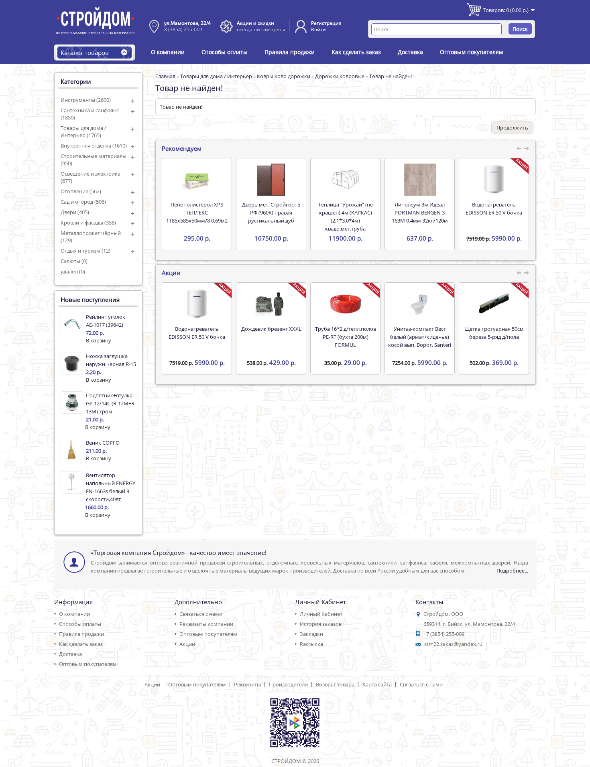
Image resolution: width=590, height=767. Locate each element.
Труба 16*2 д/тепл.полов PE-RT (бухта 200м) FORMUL (345, 336)
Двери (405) (75, 212)
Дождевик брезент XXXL (271, 328)
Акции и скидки (255, 23)
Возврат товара (335, 684)
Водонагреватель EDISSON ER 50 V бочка (494, 208)
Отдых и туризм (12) (85, 250)
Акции (187, 644)
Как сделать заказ (356, 52)
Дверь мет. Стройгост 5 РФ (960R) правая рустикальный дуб (271, 212)
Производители (288, 684)
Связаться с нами (200, 613)
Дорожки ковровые (339, 76)
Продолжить (512, 127)
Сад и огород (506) (83, 201)
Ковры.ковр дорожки (283, 76)
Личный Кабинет (321, 613)
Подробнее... (512, 570)
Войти (318, 29)
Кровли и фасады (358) (88, 222)
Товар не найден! (390, 76)
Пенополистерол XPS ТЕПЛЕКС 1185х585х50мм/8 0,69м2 (197, 212)
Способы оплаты (224, 52)
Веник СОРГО (103, 442)
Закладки (311, 633)
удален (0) (73, 271)
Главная (165, 76)
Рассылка (311, 644)
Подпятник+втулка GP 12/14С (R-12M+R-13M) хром (111, 403)
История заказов (321, 623)
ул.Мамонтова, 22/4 (187, 23)
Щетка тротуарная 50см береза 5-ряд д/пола (494, 332)
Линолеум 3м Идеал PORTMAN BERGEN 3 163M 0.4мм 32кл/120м (420, 212)
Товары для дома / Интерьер (216, 76)
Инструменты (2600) (86, 99)
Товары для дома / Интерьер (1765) (83, 131)
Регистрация (326, 23)
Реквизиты (247, 684)
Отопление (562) (81, 191)
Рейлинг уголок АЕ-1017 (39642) (105, 320)
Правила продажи (289, 52)
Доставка (410, 52)
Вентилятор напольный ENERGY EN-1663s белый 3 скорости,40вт (110, 487)
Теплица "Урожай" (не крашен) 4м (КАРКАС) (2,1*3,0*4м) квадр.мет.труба (345, 216)
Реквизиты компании (206, 623)
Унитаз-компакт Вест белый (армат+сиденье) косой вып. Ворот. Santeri (419, 336)
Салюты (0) (74, 261)
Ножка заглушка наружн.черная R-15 (111, 360)
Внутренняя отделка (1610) (94, 145)
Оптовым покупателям (471, 52)
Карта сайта (377, 684)
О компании (168, 52)
